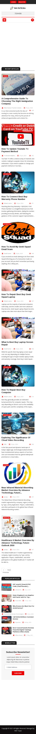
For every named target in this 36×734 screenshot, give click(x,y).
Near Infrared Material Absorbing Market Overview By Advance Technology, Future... (17, 490)
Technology (7, 126)
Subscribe (18, 673)
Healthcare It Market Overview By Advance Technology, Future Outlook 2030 (18, 542)
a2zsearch (18, 589)
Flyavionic (18, 622)
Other (4, 596)
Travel (6, 76)
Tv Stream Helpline (9, 155)
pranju (6, 497)
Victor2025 (18, 600)
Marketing (7, 517)
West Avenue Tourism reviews (12, 108)
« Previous (4, 570)
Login (13, 2)
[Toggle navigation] (4, 20)
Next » (9, 570)
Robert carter (8, 203)
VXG (5, 444)
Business (6, 465)
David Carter (7, 253)
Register (22, 2)
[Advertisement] (18, 44)
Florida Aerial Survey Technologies (13, 614)
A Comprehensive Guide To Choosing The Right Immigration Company (17, 101)
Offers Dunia (18, 635)
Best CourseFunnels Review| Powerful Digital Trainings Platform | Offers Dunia (23, 630)
